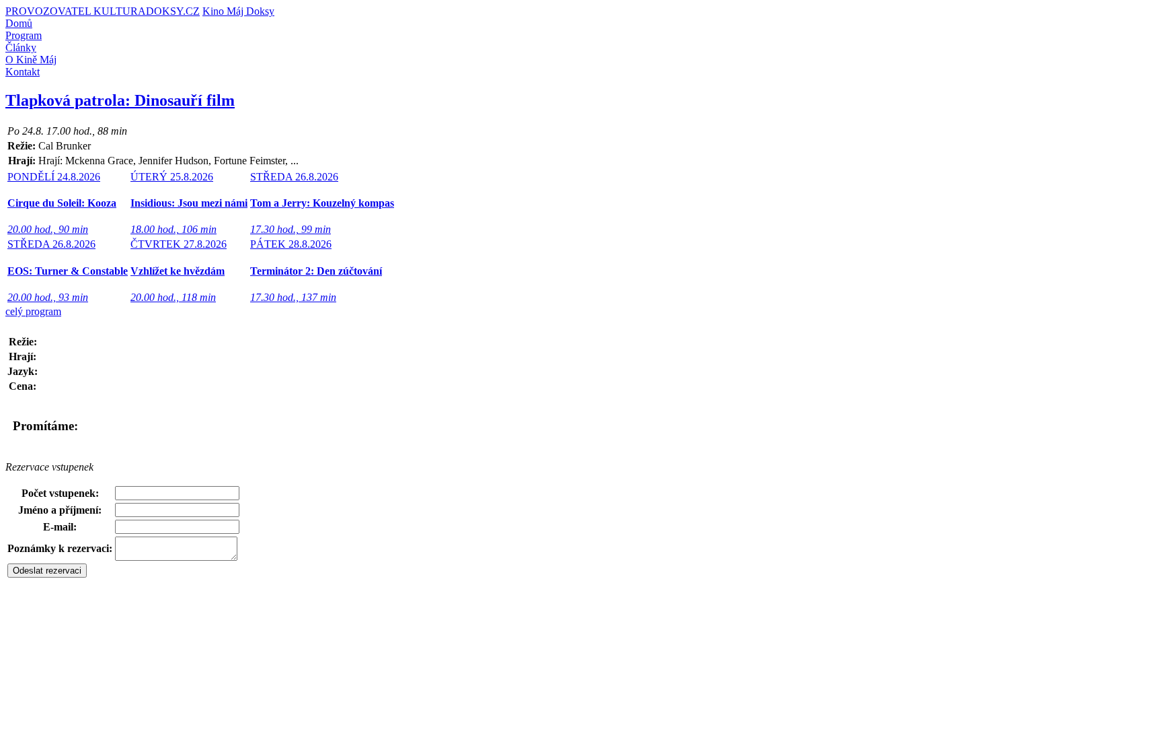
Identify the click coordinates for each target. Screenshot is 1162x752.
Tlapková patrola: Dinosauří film (120, 100)
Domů (18, 23)
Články (20, 47)
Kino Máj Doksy (238, 11)
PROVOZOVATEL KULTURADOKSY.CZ (102, 11)
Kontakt (22, 71)
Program (23, 35)
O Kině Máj (30, 59)
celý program (33, 311)
